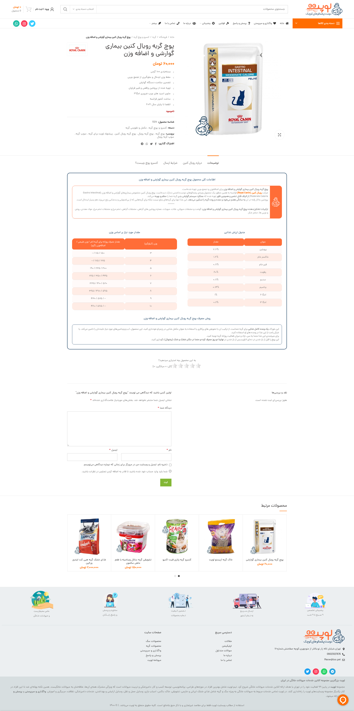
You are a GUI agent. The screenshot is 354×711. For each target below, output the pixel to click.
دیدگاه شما (164, 408)
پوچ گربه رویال (146, 134)
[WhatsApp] (16, 23)
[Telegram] (142, 143)
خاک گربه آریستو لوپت (220, 560)
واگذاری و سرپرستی (35, 692)
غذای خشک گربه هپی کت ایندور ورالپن (89, 561)
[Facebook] (156, 143)
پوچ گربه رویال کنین (125, 134)
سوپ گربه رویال (165, 137)
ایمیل (113, 450)
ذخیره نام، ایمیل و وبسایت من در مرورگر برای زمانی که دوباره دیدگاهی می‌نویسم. (125, 465)
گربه (154, 37)
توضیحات (213, 163)
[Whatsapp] (324, 671)
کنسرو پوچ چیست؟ (146, 163)
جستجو (65, 9)
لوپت (333, 687)
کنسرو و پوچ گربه (141, 37)
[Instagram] (24, 23)
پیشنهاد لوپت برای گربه (100, 134)
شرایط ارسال (170, 163)
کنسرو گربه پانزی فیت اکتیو (177, 560)
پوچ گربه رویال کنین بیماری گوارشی (265, 560)
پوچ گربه (160, 134)
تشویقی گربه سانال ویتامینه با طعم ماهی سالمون (133, 561)
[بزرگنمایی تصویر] (279, 134)
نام (168, 450)
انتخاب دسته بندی (85, 9)
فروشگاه (163, 37)
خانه (172, 37)
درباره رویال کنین (192, 163)
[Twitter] (32, 23)
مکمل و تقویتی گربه (136, 128)
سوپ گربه (81, 134)
